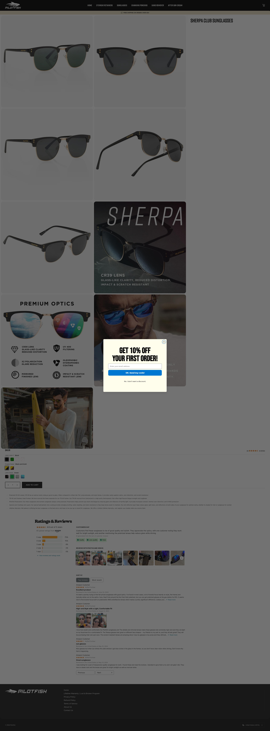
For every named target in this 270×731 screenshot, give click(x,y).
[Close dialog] (164, 342)
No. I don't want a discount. (135, 381)
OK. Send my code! (135, 372)
